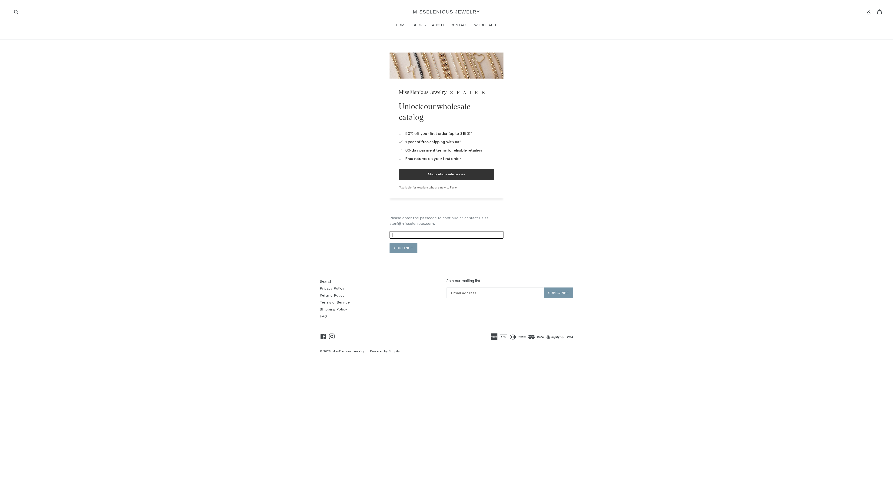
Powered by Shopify (385, 351)
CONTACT (459, 25)
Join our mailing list (463, 281)
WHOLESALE (485, 25)
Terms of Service (335, 302)
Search (326, 281)
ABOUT (438, 25)
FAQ (323, 316)
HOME (401, 25)
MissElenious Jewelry (446, 11)
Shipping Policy (333, 309)
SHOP (418, 25)
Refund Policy (332, 295)
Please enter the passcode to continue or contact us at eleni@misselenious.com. (439, 221)
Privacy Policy (332, 288)
